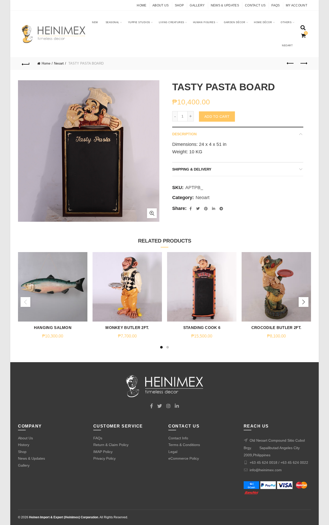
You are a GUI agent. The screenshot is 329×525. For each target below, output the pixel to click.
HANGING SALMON (52, 327)
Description (184, 134)
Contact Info (178, 438)
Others (286, 22)
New (95, 22)
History (23, 445)
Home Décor (263, 22)
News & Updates (225, 5)
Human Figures (204, 22)
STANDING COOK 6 (202, 327)
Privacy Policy (104, 458)
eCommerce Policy (183, 458)
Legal (172, 452)
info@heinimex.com (266, 470)
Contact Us (255, 5)
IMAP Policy (103, 452)
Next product (303, 63)
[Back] (25, 63)
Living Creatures (171, 22)
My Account (296, 5)
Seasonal (112, 22)
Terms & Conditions (184, 445)
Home (141, 5)
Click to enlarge (152, 213)
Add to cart (217, 116)
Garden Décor (234, 22)
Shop (179, 5)
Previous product (290, 63)
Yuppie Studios (139, 22)
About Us (160, 5)
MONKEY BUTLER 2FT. (127, 327)
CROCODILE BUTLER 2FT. (276, 327)
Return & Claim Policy (111, 445)
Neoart (287, 45)
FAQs (275, 5)
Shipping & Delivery (191, 169)
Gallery (197, 5)
